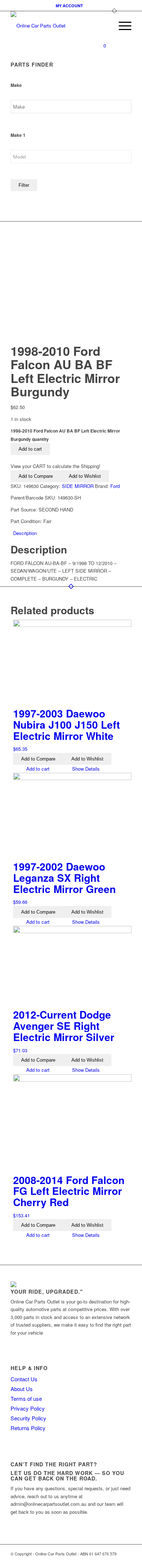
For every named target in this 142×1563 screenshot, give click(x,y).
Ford (115, 486)
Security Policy (28, 1418)
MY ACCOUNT (69, 5)
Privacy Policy (28, 1408)
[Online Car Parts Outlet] (59, 25)
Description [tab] (25, 533)
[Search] (104, 25)
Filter (24, 185)
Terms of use (26, 1398)
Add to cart (30, 449)
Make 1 (18, 135)
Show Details (85, 768)
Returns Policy (28, 1428)
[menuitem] (69, 6)
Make (16, 85)
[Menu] (121, 25)
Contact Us (24, 1379)
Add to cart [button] (37, 768)
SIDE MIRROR (78, 486)
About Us (22, 1389)
